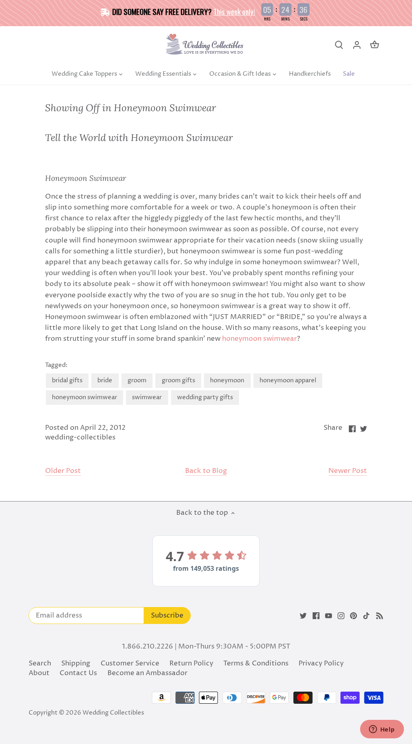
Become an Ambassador (147, 673)
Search (40, 663)
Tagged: (56, 365)
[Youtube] (328, 616)
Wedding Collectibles (113, 713)
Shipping (75, 663)
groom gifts (178, 380)
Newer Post (347, 471)
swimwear (147, 397)
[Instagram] (341, 616)
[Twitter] (303, 616)
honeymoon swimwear (259, 339)
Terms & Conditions (255, 663)
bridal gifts (67, 380)
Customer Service (130, 663)
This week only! (234, 11)
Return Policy (191, 663)
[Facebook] (316, 616)
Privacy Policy (321, 663)
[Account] (357, 45)
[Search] (339, 45)
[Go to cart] (374, 45)
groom (137, 380)
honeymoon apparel (288, 380)
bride (104, 380)
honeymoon (227, 380)
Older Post (63, 471)
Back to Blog (206, 471)
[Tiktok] (366, 616)
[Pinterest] (353, 616)
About (39, 673)
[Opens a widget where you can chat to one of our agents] (382, 730)
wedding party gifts (205, 397)
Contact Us (78, 673)
